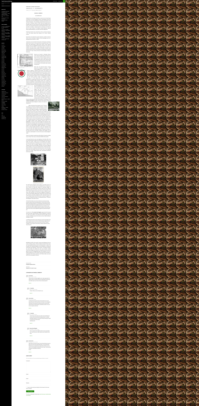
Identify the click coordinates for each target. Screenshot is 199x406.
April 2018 (3, 62)
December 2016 (4, 73)
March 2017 (3, 72)
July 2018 (3, 58)
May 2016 (3, 77)
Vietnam (3, 106)
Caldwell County (4, 91)
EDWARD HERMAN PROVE (30, 264)
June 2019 (3, 53)
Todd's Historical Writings (7, 1)
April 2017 (3, 71)
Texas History (3, 103)
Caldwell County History (5, 92)
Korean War (3, 97)
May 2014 (3, 86)
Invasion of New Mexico (5, 96)
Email (27, 378)
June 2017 (3, 68)
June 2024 (3, 47)
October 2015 (3, 82)
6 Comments (39, 10)
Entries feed (3, 116)
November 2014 (4, 83)
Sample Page (60, 1)
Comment (28, 360)
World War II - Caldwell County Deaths (33, 6)
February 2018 (4, 63)
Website (27, 382)
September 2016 (4, 76)
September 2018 (4, 57)
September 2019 (4, 51)
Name (27, 374)
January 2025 (3, 46)
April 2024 (3, 48)
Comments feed (4, 117)
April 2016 (3, 78)
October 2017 (3, 66)
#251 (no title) (55, 1)
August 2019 (3, 52)
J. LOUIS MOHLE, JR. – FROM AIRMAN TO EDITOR (6, 27)
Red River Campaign (4, 101)
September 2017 (4, 67)
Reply (30, 283)
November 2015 (4, 81)
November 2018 (4, 56)
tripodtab (34, 10)
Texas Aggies (3, 102)
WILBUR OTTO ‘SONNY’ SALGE (31, 268)
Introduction (3, 95)
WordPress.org (4, 118)
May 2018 (3, 61)
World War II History (4, 109)
